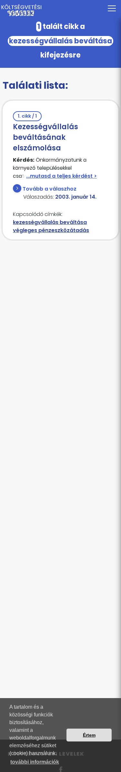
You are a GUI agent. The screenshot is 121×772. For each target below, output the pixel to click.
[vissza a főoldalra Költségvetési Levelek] (60, 10)
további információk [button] (34, 762)
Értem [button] (89, 735)
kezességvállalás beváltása (50, 222)
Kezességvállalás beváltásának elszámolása (45, 133)
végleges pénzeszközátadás (51, 230)
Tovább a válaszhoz (49, 189)
